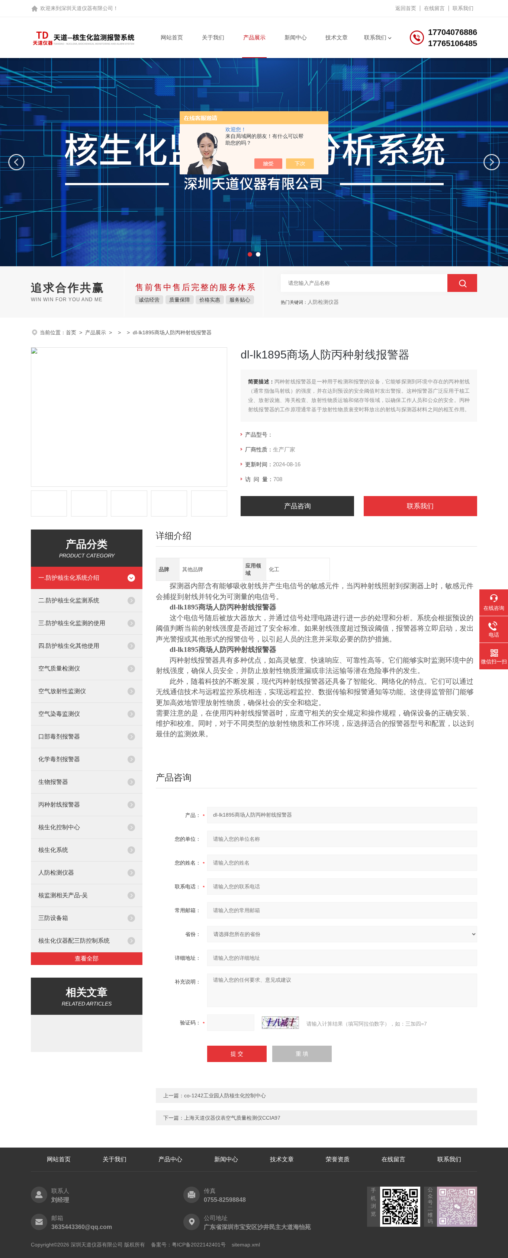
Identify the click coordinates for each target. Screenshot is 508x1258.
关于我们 (213, 37)
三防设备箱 (53, 918)
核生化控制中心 (59, 827)
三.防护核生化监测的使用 (71, 623)
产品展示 (254, 37)
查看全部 (87, 958)
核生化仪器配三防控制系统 (74, 940)
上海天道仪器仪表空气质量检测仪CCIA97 (232, 1118)
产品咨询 (297, 506)
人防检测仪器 (56, 872)
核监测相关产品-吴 (63, 895)
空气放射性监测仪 (62, 691)
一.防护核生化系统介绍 (68, 578)
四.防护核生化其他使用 (68, 646)
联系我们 (463, 8)
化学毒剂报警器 (59, 759)
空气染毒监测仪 (59, 714)
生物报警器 (53, 782)
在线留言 (434, 8)
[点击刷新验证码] (280, 1022)
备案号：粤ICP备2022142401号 (188, 1245)
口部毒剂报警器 (59, 736)
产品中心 (170, 1159)
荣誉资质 (338, 1159)
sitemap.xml (246, 1245)
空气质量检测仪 (59, 668)
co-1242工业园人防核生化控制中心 (225, 1095)
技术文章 (336, 37)
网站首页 (172, 37)
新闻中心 (295, 37)
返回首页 (405, 8)
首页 (71, 332)
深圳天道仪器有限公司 (87, 8)
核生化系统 (53, 850)
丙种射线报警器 (59, 804)
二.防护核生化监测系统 (68, 600)
